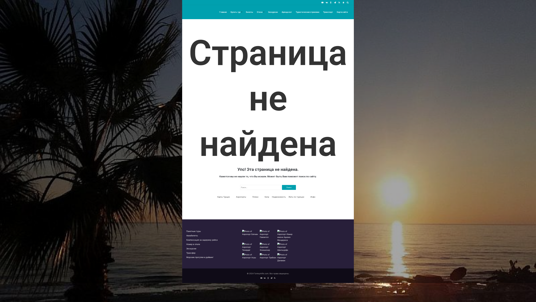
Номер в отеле (193, 244)
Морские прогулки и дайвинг (199, 257)
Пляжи (255, 197)
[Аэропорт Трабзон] (268, 258)
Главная (223, 12)
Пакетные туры (193, 231)
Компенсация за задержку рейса (202, 240)
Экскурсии (273, 12)
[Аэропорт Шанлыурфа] (285, 247)
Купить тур (236, 12)
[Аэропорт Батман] (250, 234)
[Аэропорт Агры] (250, 258)
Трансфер (190, 253)
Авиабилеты (192, 235)
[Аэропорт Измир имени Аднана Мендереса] (285, 236)
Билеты (249, 12)
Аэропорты (241, 197)
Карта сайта (342, 12)
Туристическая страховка (307, 12)
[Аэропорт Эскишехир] (268, 247)
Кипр (267, 197)
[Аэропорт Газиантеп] (268, 234)
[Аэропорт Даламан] (285, 258)
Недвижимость (279, 197)
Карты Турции (223, 197)
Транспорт (328, 12)
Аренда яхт (287, 12)
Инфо (312, 197)
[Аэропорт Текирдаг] (250, 247)
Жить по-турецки (296, 197)
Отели (260, 12)
